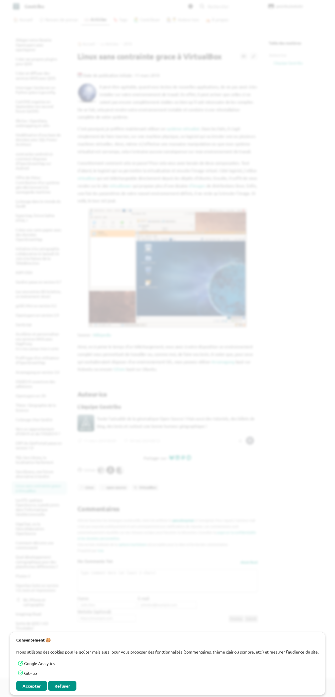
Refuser (62, 686)
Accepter (32, 686)
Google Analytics (39, 663)
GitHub (30, 673)
